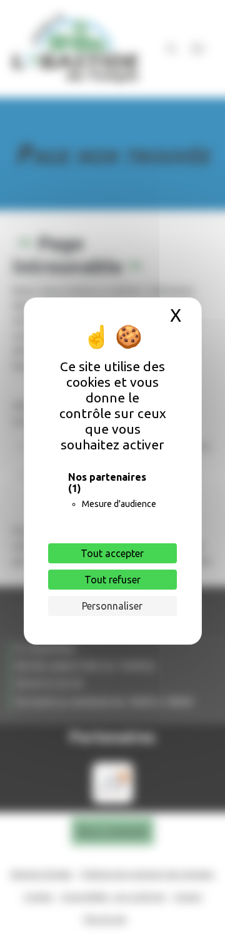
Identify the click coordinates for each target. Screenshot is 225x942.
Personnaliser (112, 606)
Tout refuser (112, 579)
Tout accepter (112, 553)
